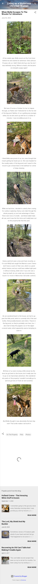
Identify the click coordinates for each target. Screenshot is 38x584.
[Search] (35, 4)
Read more (32, 515)
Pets (21, 434)
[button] (35, 12)
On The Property (12, 434)
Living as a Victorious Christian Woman (19, 4)
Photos (28, 434)
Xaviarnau (23, 580)
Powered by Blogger (20, 576)
